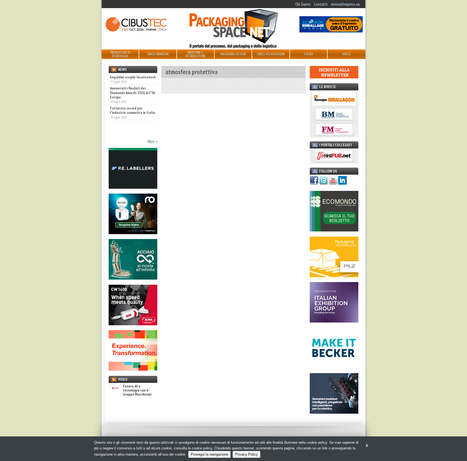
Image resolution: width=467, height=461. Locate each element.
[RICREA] (133, 278)
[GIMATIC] (334, 412)
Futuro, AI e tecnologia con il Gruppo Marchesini (137, 390)
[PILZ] (334, 275)
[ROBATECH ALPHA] (133, 232)
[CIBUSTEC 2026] (136, 31)
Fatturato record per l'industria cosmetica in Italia (132, 110)
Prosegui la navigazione (209, 454)
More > (152, 141)
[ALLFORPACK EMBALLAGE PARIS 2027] (331, 31)
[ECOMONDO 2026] (334, 230)
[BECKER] (334, 366)
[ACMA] (133, 323)
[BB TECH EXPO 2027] (334, 321)
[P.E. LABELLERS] (133, 187)
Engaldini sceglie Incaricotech (133, 77)
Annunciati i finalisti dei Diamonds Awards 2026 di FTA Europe (132, 92)
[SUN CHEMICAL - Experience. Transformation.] (133, 369)
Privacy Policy (246, 454)
